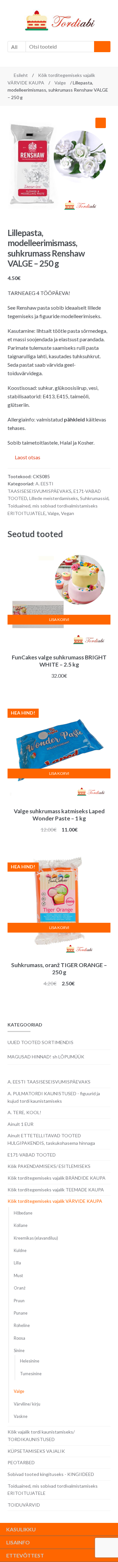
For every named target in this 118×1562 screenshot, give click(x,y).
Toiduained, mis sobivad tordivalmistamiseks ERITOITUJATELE (53, 1489)
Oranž (20, 1288)
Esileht (21, 75)
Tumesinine (31, 1373)
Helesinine (29, 1361)
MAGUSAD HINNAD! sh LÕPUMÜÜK (46, 1056)
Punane (21, 1313)
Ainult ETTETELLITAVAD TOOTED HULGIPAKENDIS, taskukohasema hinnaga (51, 1139)
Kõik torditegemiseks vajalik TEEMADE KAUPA (56, 1189)
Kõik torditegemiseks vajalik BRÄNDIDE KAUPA (57, 1178)
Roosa (19, 1338)
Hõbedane (23, 1213)
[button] (100, 123)
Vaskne (21, 1416)
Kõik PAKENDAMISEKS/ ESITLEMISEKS (49, 1166)
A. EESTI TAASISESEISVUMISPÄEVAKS (49, 1081)
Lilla (17, 1262)
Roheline (22, 1325)
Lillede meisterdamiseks (53, 498)
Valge (60, 82)
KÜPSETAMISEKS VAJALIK (36, 1451)
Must (18, 1275)
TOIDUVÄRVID (24, 1505)
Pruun (19, 1300)
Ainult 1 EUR (20, 1124)
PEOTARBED (21, 1462)
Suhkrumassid (94, 498)
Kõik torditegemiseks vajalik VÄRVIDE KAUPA (55, 1201)
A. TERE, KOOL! (24, 1112)
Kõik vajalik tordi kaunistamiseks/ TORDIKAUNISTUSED (41, 1435)
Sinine (19, 1350)
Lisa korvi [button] (59, 619)
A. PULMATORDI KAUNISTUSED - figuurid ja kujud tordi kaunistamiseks (54, 1097)
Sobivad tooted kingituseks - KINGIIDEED (51, 1474)
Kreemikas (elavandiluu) (36, 1238)
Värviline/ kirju (27, 1404)
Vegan (67, 513)
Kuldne (20, 1250)
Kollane (21, 1225)
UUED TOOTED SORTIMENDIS (40, 1042)
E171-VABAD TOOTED (32, 1154)
